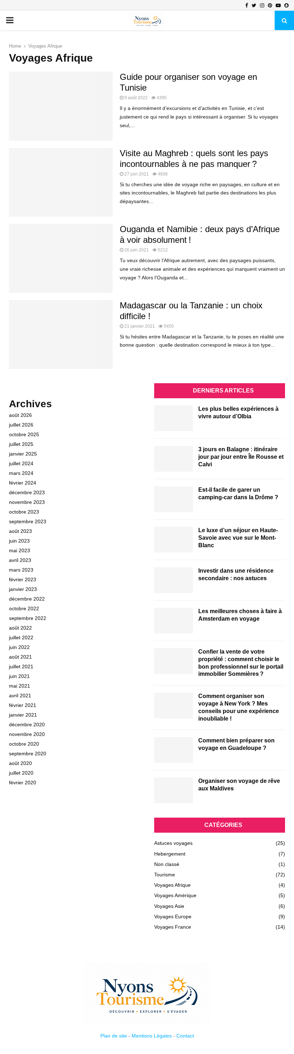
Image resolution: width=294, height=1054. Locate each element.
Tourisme (164, 874)
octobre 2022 (24, 608)
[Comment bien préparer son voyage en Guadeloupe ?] (173, 750)
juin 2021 (19, 676)
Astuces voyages (173, 843)
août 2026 (20, 415)
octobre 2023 (24, 512)
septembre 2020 (27, 753)
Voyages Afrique (172, 885)
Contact (185, 1036)
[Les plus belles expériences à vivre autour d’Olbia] (173, 418)
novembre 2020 (27, 734)
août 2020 (20, 763)
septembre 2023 (27, 521)
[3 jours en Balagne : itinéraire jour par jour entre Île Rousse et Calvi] (173, 459)
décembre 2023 (27, 492)
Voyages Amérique (175, 895)
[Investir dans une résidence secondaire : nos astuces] (173, 580)
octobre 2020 (24, 744)
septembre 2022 (27, 618)
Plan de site (113, 1036)
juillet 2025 (21, 444)
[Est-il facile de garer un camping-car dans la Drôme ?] (173, 499)
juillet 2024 (21, 463)
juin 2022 (19, 647)
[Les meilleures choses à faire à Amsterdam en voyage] (173, 621)
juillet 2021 (21, 666)
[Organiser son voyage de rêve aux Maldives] (173, 790)
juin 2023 (19, 541)
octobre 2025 (24, 434)
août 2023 (20, 531)
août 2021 (20, 657)
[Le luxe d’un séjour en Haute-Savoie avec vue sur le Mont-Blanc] (173, 540)
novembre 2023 (27, 502)
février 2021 (22, 705)
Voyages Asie (169, 906)
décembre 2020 (27, 724)
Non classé (166, 864)
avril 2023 (20, 560)
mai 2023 (19, 550)
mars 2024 (21, 473)
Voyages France (172, 927)
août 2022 (20, 628)
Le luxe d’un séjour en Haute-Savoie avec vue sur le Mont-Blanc (238, 537)
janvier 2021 (23, 715)
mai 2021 (19, 686)
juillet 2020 (21, 773)
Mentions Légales (152, 1036)
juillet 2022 (21, 637)
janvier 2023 (23, 589)
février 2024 (22, 483)
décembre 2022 (27, 599)
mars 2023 (21, 570)
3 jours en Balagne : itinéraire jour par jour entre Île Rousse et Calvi (241, 456)
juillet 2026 (21, 425)
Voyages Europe (172, 916)
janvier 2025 (23, 454)
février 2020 (22, 782)
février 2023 (22, 579)
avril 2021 (20, 695)
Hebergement (169, 854)
